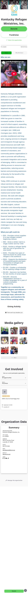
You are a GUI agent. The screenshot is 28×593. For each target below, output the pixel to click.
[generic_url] (8, 458)
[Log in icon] (22, 2)
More (15, 357)
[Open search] (19, 2)
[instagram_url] (4, 458)
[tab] (6, 52)
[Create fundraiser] (17, 2)
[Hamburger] (25, 2)
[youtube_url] (6, 458)
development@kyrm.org (9, 450)
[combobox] (14, 378)
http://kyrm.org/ (6, 454)
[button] (14, 399)
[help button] (25, 590)
